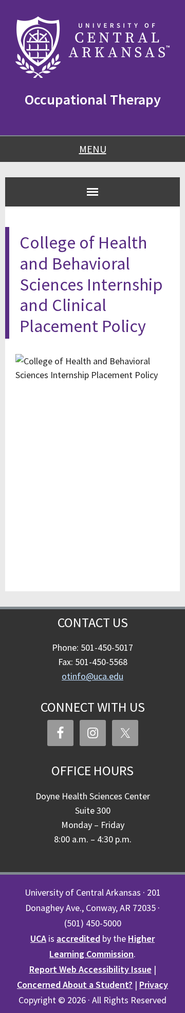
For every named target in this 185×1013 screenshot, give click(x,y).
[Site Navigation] (92, 191)
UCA (38, 938)
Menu (92, 148)
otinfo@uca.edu (92, 676)
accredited (78, 938)
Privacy (153, 984)
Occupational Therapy (93, 99)
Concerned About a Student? (75, 984)
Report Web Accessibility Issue (90, 969)
